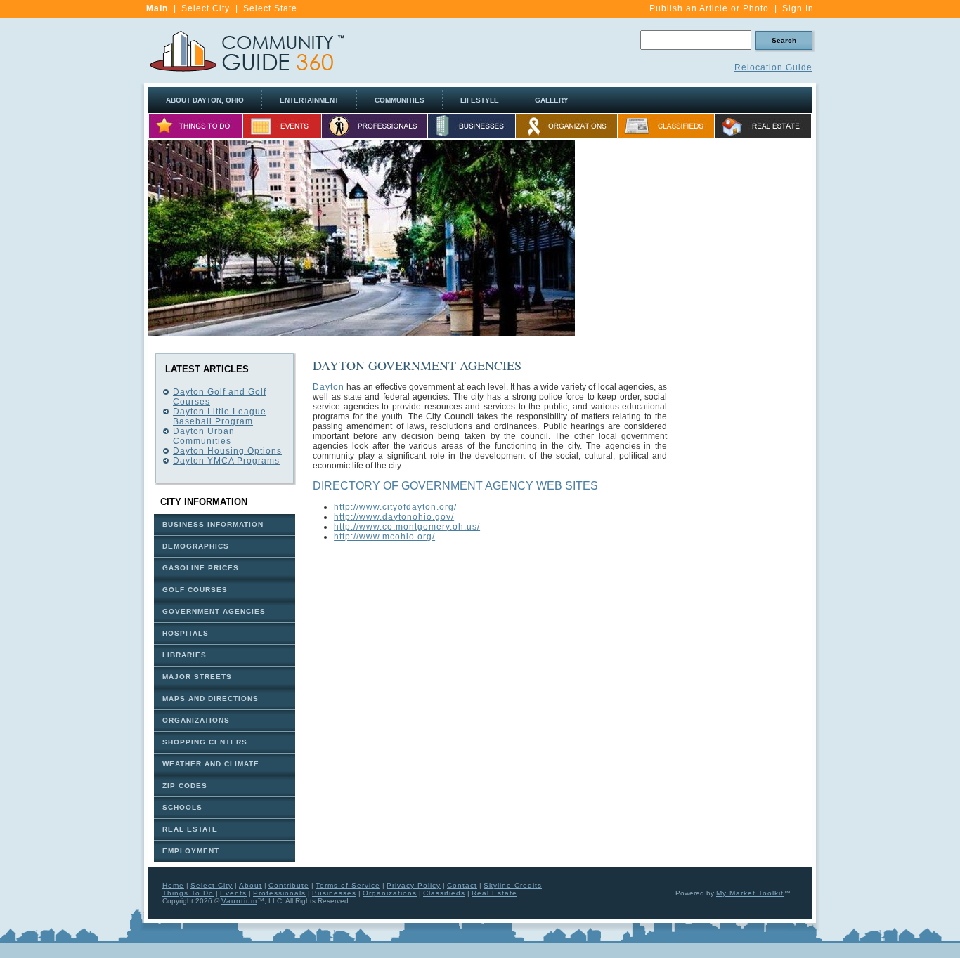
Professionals (279, 893)
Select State (270, 8)
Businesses (334, 893)
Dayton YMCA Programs (226, 461)
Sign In (798, 8)
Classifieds (444, 893)
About (250, 885)
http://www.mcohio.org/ (384, 537)
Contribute (288, 885)
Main (157, 8)
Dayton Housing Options (227, 451)
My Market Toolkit (750, 893)
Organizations (390, 893)
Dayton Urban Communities (204, 436)
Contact (462, 885)
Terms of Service (348, 885)
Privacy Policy (414, 885)
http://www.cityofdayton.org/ (395, 507)
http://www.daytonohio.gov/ (394, 517)
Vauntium (239, 901)
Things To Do (188, 893)
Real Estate (494, 893)
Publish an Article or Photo (709, 8)
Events (233, 893)
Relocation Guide (773, 67)
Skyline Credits (513, 885)
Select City (205, 8)
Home (173, 885)
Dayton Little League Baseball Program (219, 416)
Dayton (328, 387)
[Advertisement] (694, 238)
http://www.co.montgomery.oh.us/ (407, 527)
